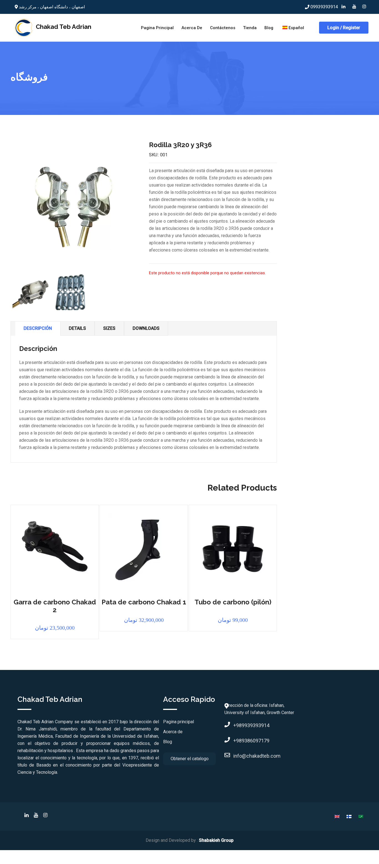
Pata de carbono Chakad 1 (144, 602)
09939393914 (324, 6)
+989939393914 (234, 725)
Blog (268, 27)
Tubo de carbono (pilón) (232, 602)
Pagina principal (157, 27)
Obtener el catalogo (190, 758)
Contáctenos (222, 27)
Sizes (109, 328)
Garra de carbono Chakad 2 (55, 606)
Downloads (146, 328)
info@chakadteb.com (234, 756)
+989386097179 (234, 741)
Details (77, 328)
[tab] (37, 329)
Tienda (250, 27)
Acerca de (191, 27)
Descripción (38, 328)
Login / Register (343, 27)
